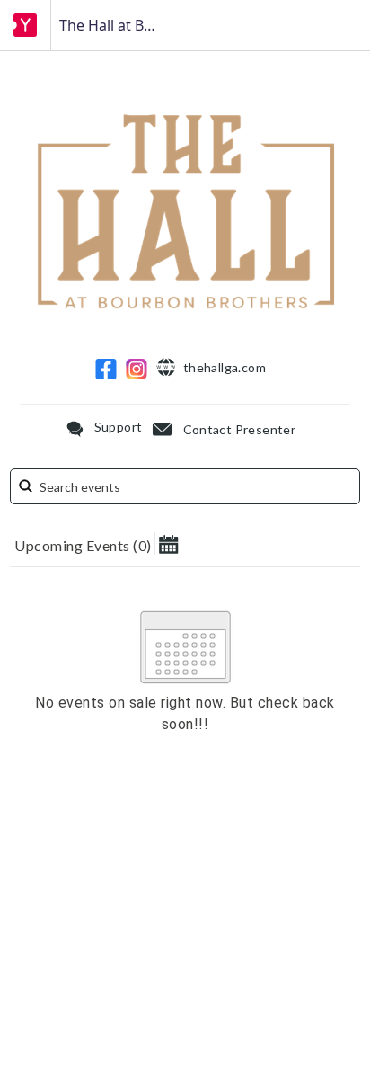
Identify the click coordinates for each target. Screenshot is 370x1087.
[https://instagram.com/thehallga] (136, 369)
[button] (168, 543)
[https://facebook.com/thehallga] (106, 369)
